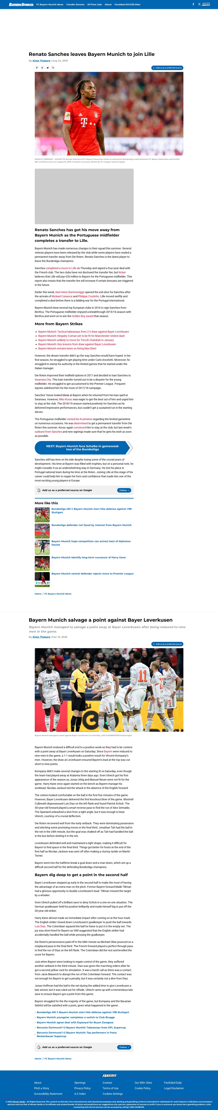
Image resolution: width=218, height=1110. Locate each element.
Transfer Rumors (75, 4)
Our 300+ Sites (143, 1082)
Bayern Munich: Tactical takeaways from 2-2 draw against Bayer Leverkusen (83, 331)
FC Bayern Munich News (49, 4)
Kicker (122, 272)
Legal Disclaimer (174, 1088)
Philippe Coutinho (88, 296)
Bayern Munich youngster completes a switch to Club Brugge (76, 1017)
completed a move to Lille (61, 268)
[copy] (53, 68)
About (108, 4)
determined (81, 423)
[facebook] (193, 4)
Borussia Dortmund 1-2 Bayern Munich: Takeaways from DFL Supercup (81, 1027)
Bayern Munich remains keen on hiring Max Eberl (67, 348)
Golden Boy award (82, 316)
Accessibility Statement (48, 1093)
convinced (79, 427)
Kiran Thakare (41, 60)
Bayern (108, 751)
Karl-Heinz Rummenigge (69, 292)
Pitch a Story (41, 1088)
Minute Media (18, 1102)
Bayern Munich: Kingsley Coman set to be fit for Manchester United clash (81, 335)
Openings (80, 1082)
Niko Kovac (65, 399)
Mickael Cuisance (62, 296)
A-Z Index (80, 1093)
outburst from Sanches (48, 431)
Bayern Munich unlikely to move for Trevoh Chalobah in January (76, 340)
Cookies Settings (113, 1093)
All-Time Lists (94, 4)
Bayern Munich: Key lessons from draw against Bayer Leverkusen (77, 344)
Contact (107, 1082)
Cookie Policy (143, 1088)
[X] (199, 4)
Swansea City (43, 379)
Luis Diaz (40, 926)
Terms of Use (111, 1088)
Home (38, 593)
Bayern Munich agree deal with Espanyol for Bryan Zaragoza (75, 1022)
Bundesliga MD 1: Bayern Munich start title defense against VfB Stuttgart (83, 1012)
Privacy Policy (82, 1088)
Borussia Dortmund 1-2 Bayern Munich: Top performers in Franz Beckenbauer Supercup (77, 1034)
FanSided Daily (173, 1082)
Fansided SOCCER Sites (127, 4)
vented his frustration (79, 419)
